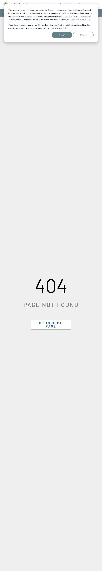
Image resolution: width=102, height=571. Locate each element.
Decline (83, 35)
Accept (62, 35)
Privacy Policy (84, 20)
